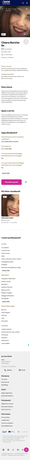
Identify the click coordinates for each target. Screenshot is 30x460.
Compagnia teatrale (7, 262)
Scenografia (4, 298)
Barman (3, 309)
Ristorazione (5, 340)
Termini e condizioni (7, 423)
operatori (14, 8)
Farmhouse (4, 335)
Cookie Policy (5, 420)
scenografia (8, 10)
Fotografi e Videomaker (8, 278)
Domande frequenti (7, 396)
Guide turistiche (6, 281)
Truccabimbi (5, 247)
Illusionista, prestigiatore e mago (11, 267)
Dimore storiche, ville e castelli (10, 332)
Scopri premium (6, 409)
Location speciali (6, 329)
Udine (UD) (7, 52)
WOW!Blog (4, 385)
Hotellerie (4, 337)
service (19, 8)
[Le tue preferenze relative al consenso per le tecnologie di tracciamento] (28, 345)
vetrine (9, 8)
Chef (2, 318)
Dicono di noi (5, 382)
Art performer (5, 250)
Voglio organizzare (6, 393)
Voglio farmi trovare (7, 403)
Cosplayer (4, 264)
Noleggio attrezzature (7, 295)
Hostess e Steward (6, 287)
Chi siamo (4, 379)
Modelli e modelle (6, 293)
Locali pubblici (5, 343)
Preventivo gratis (11, 182)
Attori (3, 256)
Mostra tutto (6, 173)
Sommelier (4, 321)
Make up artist (5, 290)
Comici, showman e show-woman (11, 259)
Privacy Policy (5, 417)
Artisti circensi (5, 253)
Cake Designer (5, 312)
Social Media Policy (7, 426)
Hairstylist (4, 284)
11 (27, 34)
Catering (4, 315)
